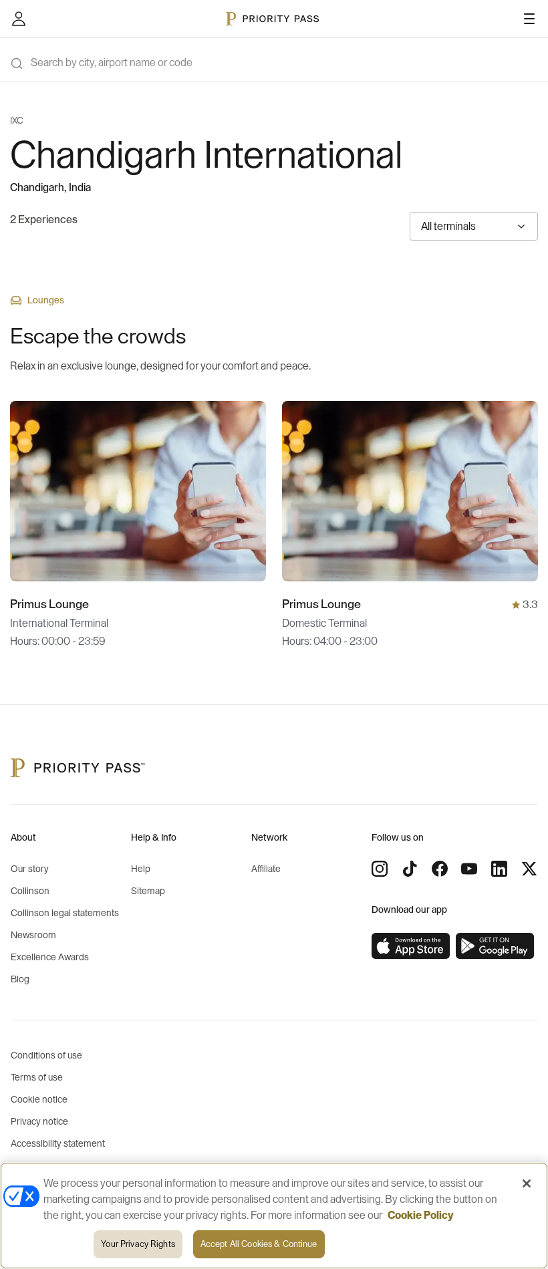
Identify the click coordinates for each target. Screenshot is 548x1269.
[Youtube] (469, 869)
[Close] (526, 1183)
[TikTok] (410, 869)
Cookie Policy (421, 1215)
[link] (411, 946)
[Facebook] (440, 869)
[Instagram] (380, 869)
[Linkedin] (499, 869)
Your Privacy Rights (137, 1244)
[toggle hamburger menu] (529, 19)
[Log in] (19, 19)
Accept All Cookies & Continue (258, 1244)
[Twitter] (529, 869)
